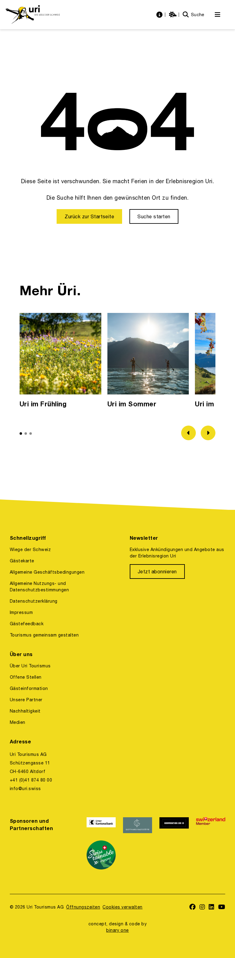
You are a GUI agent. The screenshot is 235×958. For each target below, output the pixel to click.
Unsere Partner (26, 699)
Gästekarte (22, 560)
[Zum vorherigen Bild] (188, 433)
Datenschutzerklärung (34, 601)
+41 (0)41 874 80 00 (31, 780)
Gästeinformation (29, 688)
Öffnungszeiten (83, 907)
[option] (60, 362)
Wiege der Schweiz (30, 549)
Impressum (21, 612)
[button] (21, 433)
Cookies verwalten (122, 907)
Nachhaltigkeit (25, 711)
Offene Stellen (26, 677)
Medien (17, 722)
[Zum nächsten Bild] (208, 433)
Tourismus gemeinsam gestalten (44, 635)
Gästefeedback (26, 623)
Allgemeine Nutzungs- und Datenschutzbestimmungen (39, 586)
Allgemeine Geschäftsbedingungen (47, 572)
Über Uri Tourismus (30, 665)
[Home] (32, 14)
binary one (117, 930)
